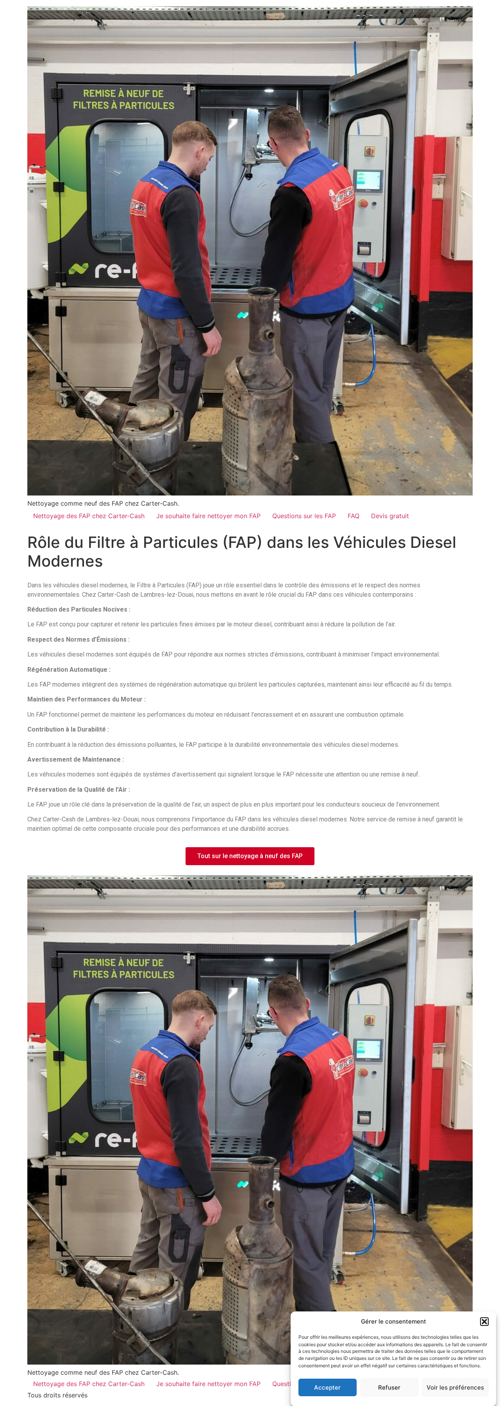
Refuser (389, 1387)
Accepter (327, 1387)
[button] (484, 1322)
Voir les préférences (455, 1387)
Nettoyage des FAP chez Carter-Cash (89, 516)
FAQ (353, 516)
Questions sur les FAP (304, 516)
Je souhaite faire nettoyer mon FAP (208, 516)
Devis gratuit (390, 516)
